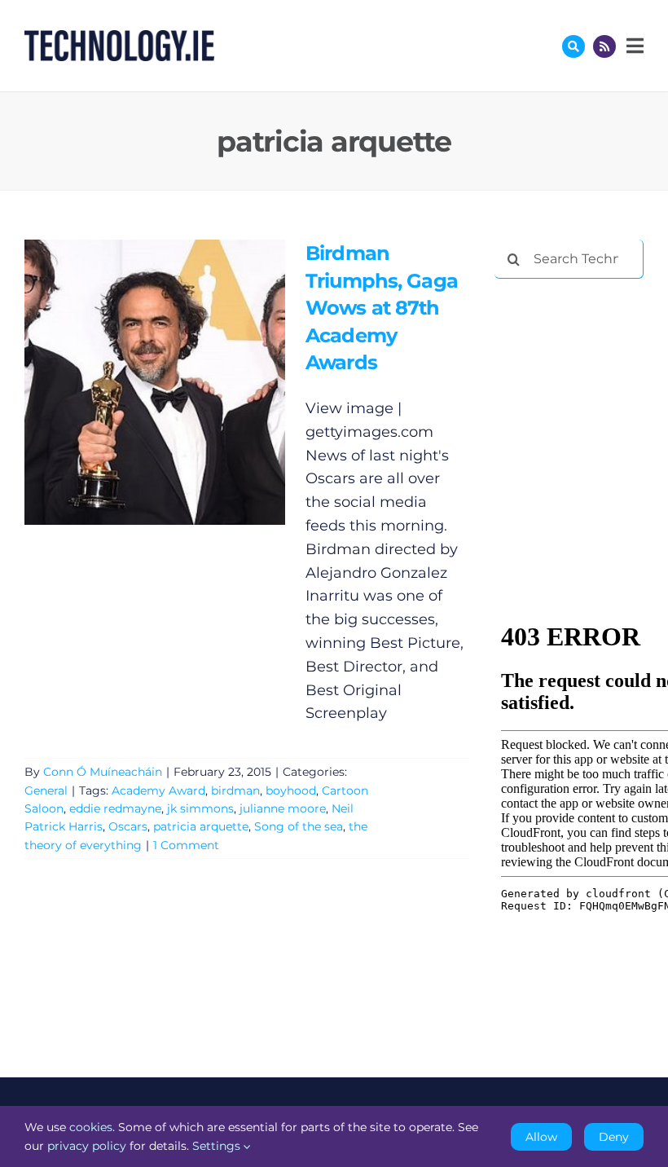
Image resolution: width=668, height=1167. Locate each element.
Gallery (178, 381)
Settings (218, 1145)
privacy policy (86, 1145)
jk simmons (200, 808)
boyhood (291, 790)
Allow (541, 1137)
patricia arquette (200, 826)
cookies (90, 1127)
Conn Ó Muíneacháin (102, 771)
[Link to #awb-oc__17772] (573, 46)
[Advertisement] (581, 376)
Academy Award (158, 790)
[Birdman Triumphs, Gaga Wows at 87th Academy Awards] (154, 382)
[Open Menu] (633, 45)
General (46, 790)
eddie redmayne (115, 808)
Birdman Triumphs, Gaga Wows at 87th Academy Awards (130, 381)
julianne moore (283, 808)
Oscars (127, 826)
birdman (235, 790)
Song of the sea (298, 826)
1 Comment (186, 845)
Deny (614, 1137)
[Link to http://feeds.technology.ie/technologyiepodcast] (604, 46)
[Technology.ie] (119, 37)
